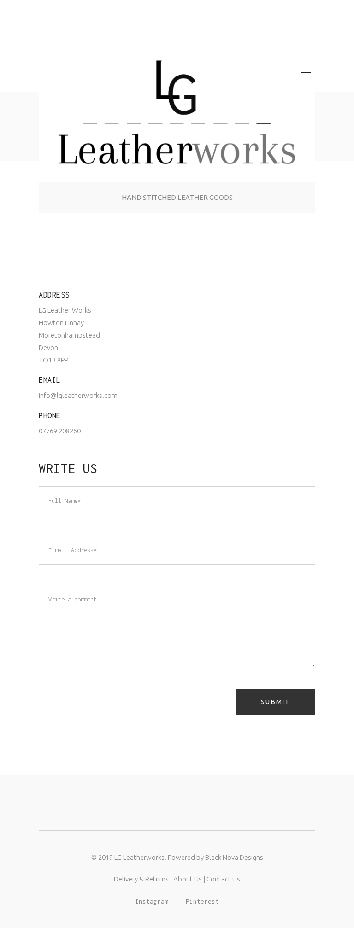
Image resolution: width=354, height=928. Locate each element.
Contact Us (223, 879)
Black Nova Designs (234, 857)
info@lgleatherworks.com (78, 395)
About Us (187, 879)
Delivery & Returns (141, 879)
